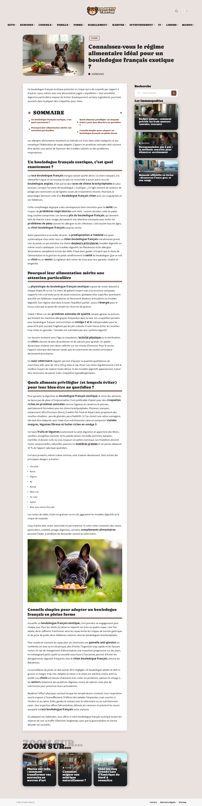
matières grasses (87, 444)
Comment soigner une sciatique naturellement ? (74, 776)
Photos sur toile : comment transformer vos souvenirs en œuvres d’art (39, 774)
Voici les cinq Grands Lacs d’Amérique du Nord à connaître (109, 774)
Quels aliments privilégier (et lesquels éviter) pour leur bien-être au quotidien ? (100, 122)
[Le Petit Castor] (101, 11)
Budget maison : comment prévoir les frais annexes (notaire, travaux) (155, 122)
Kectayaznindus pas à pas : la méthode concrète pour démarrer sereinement (156, 150)
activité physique (90, 337)
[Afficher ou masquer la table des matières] (93, 113)
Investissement (148, 171)
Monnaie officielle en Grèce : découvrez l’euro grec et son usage (156, 178)
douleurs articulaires (84, 243)
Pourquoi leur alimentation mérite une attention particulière (51, 129)
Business (145, 143)
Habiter (144, 115)
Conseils (33, 765)
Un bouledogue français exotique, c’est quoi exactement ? (51, 120)
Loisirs (103, 765)
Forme (94, 38)
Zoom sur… (47, 746)
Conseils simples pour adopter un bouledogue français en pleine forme (98, 131)
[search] (176, 11)
